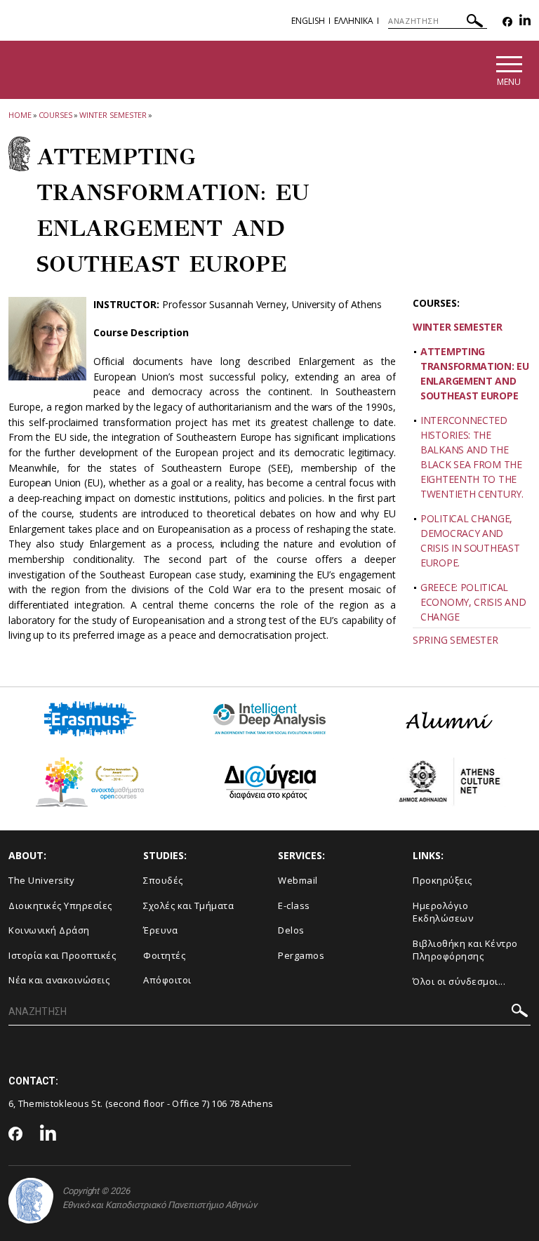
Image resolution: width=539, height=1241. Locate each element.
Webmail (298, 880)
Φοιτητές (164, 955)
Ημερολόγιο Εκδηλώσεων (443, 912)
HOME (20, 114)
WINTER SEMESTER (458, 326)
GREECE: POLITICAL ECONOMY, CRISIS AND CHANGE (473, 601)
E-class (294, 905)
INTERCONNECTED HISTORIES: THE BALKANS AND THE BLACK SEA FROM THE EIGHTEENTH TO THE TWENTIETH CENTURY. (472, 456)
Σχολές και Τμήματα (188, 905)
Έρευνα (160, 930)
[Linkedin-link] (525, 22)
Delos (291, 930)
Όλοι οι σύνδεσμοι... (459, 981)
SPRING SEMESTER (455, 639)
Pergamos (301, 955)
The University (41, 880)
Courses (55, 114)
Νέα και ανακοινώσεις (58, 980)
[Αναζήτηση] (475, 22)
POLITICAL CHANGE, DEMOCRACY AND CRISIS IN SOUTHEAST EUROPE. (469, 540)
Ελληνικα (353, 21)
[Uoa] (30, 1200)
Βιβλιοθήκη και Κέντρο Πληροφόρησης (465, 950)
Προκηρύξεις (442, 880)
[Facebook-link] (507, 22)
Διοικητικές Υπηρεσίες (60, 905)
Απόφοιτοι (167, 980)
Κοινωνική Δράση (49, 930)
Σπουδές (163, 880)
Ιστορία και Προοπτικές (62, 955)
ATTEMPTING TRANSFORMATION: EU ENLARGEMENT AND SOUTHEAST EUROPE (474, 373)
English (308, 21)
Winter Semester (113, 114)
